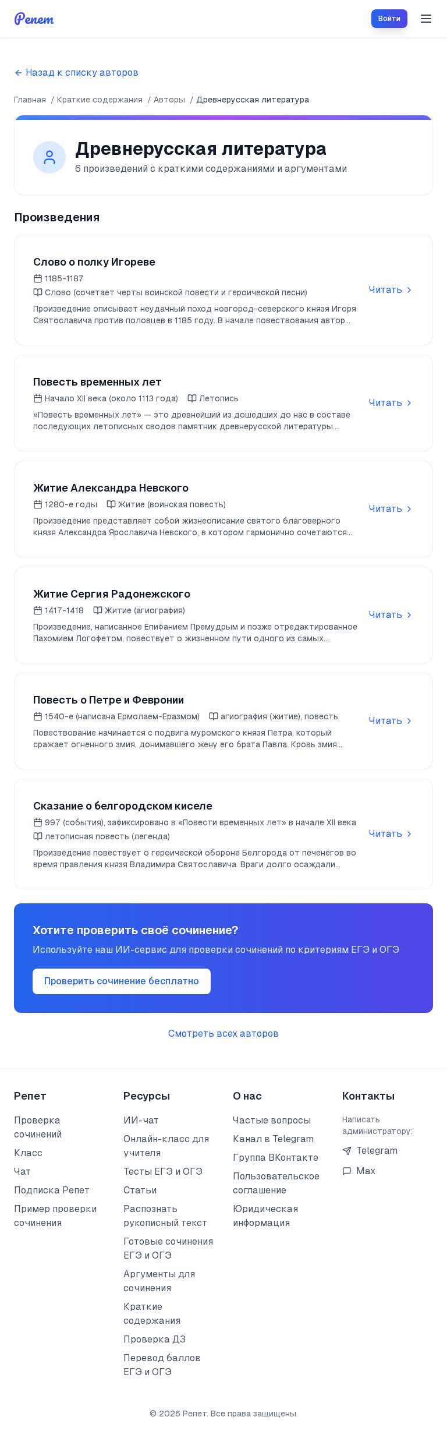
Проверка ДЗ (154, 1339)
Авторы (169, 99)
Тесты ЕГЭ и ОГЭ (163, 1171)
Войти (389, 19)
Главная (30, 99)
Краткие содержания (100, 99)
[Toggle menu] (426, 18)
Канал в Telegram (273, 1138)
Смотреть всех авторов (223, 1033)
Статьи (140, 1190)
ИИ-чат (141, 1120)
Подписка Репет (52, 1190)
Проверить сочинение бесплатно (121, 981)
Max (365, 1170)
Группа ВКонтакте (275, 1157)
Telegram (377, 1150)
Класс (28, 1152)
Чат (22, 1171)
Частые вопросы (272, 1120)
